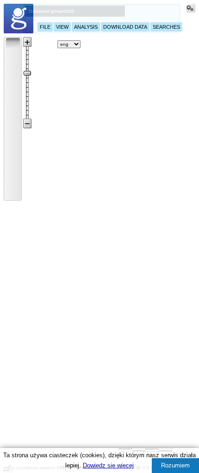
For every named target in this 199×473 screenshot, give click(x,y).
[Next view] (13, 180)
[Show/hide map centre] (13, 193)
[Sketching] (13, 105)
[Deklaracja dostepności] (146, 44)
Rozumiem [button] (175, 465)
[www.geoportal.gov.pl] (18, 18)
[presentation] (7, 39)
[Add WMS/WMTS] (48, 44)
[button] (13, 43)
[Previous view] (13, 168)
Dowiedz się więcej (108, 465)
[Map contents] (31, 44)
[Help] (89, 44)
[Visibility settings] (189, 9)
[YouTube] (118, 42)
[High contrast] (169, 43)
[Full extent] (13, 155)
